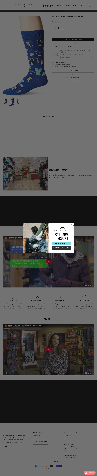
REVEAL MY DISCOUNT (61, 243)
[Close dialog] (72, 225)
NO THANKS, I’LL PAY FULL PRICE (61, 247)
